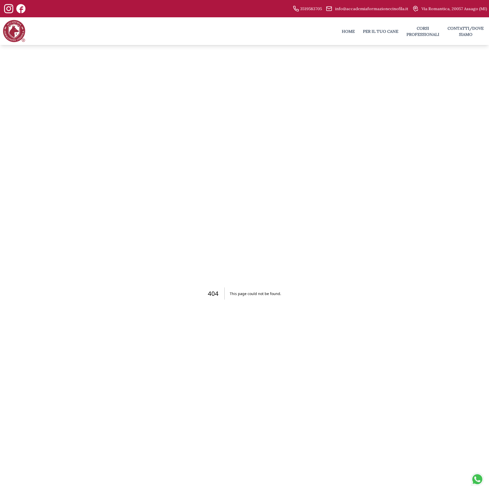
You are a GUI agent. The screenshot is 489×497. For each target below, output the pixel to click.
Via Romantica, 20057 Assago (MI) (453, 8)
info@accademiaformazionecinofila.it (371, 8)
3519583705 (310, 8)
